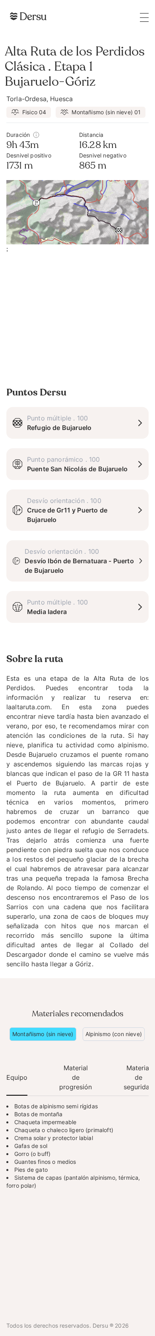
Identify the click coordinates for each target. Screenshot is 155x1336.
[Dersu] (28, 16)
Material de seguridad (138, 1077)
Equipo (16, 1077)
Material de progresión (75, 1077)
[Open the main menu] (144, 17)
